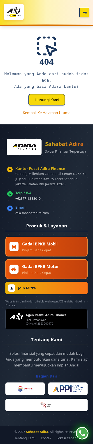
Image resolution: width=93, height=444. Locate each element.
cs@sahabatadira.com (32, 213)
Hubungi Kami (47, 99)
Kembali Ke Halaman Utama (46, 112)
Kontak (46, 438)
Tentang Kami (24, 438)
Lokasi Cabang (68, 438)
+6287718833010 (28, 198)
